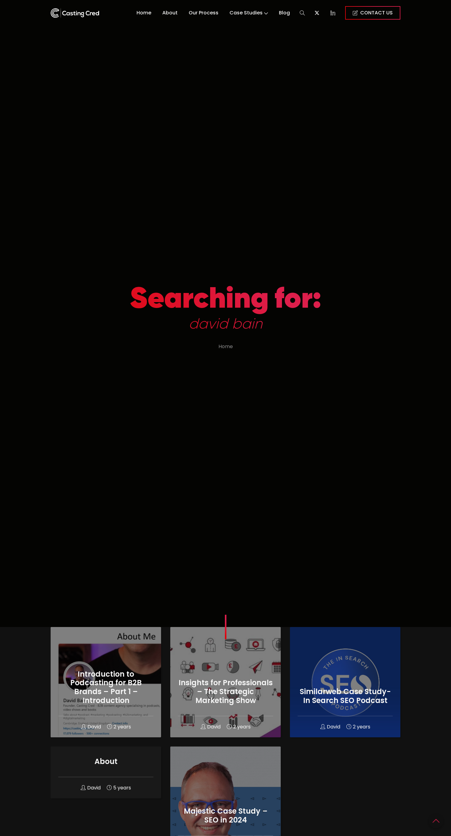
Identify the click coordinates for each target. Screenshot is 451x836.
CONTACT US (376, 12)
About (170, 12)
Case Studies (246, 12)
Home (144, 12)
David (94, 727)
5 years (122, 788)
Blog (284, 12)
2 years (122, 727)
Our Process (203, 12)
